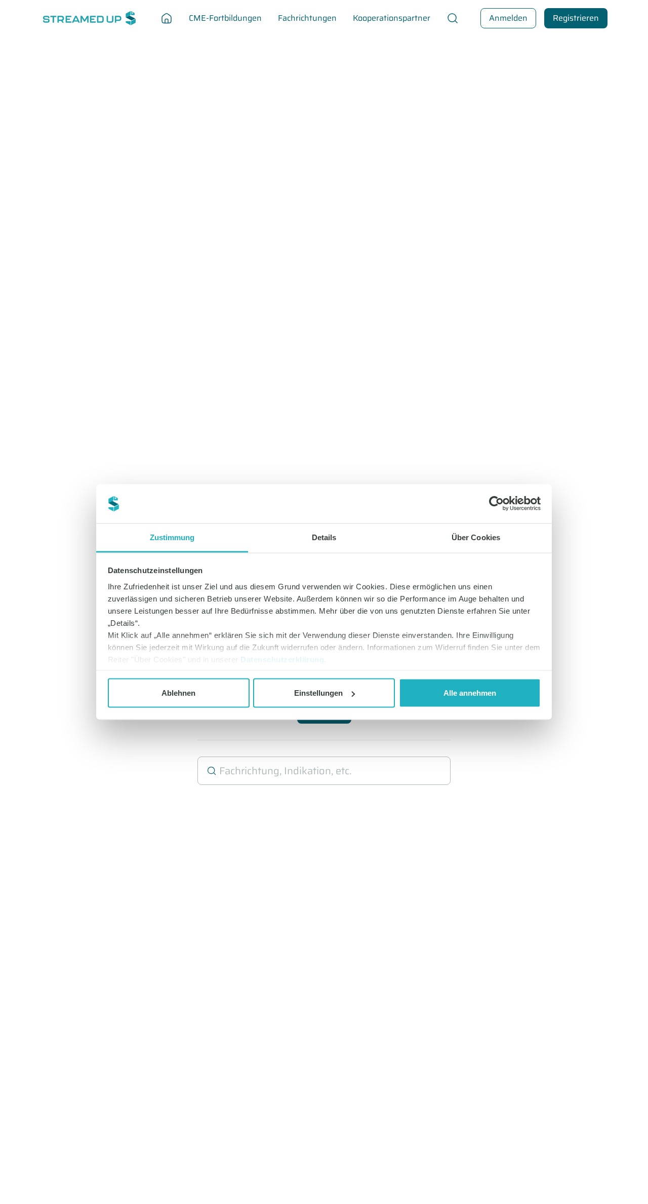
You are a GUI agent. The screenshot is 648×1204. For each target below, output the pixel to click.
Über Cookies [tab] (476, 537)
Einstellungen (318, 693)
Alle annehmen (469, 693)
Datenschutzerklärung (282, 659)
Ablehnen (178, 693)
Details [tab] (324, 537)
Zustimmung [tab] (172, 537)
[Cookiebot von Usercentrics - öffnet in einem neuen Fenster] (496, 503)
